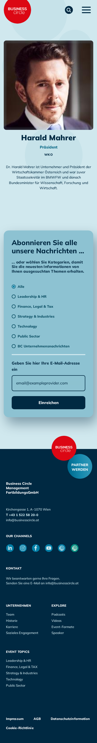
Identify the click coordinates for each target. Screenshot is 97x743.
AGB (37, 719)
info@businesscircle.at (22, 520)
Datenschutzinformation (70, 719)
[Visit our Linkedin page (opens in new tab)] (10, 548)
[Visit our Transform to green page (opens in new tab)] (75, 548)
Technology (14, 679)
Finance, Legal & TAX (22, 667)
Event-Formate (62, 627)
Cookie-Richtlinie (20, 728)
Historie (11, 621)
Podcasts (58, 614)
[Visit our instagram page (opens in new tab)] (23, 548)
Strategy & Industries (22, 673)
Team (10, 614)
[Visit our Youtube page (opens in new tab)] (49, 548)
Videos (56, 621)
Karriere (12, 627)
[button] (69, 10)
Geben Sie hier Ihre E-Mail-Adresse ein (46, 366)
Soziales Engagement (22, 633)
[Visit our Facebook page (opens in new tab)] (36, 548)
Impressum (15, 719)
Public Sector (15, 685)
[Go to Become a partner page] (79, 466)
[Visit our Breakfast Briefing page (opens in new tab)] (62, 548)
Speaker (57, 633)
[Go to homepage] (63, 448)
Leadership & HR (18, 661)
